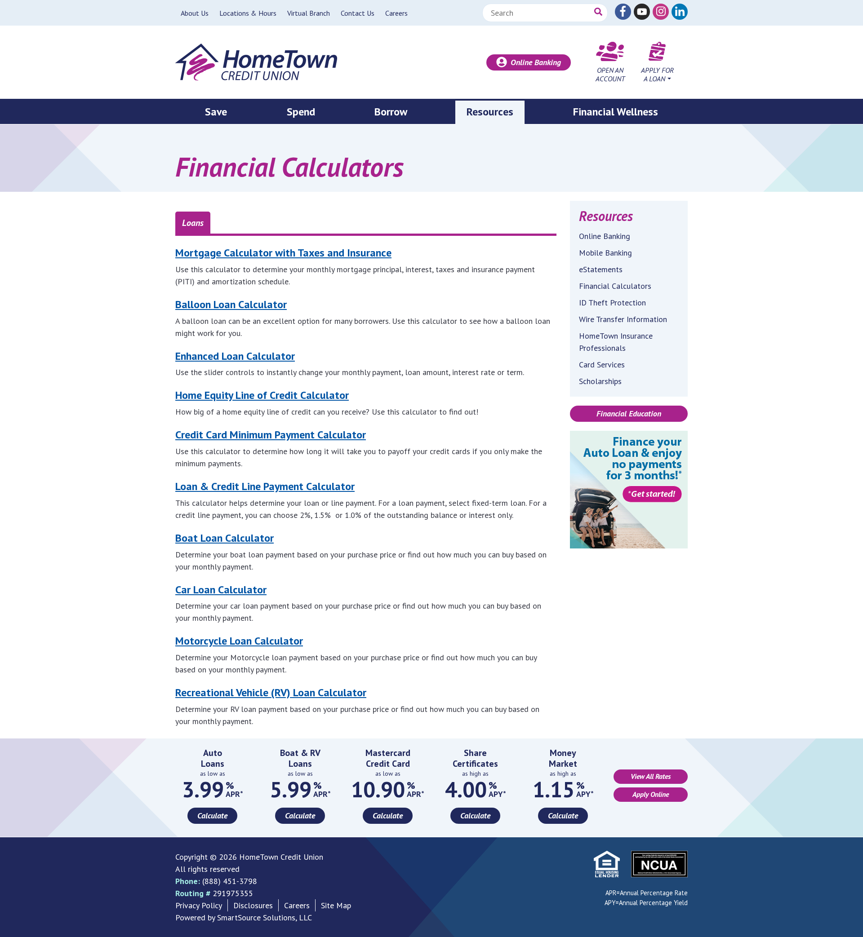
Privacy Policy (198, 905)
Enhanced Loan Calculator (235, 356)
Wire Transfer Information (623, 319)
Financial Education (628, 413)
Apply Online (650, 794)
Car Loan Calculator (221, 590)
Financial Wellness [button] (615, 112)
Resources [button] (490, 112)
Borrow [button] (390, 112)
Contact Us (357, 13)
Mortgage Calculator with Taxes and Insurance (283, 253)
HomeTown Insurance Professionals (616, 342)
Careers (396, 13)
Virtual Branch (308, 13)
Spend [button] (301, 112)
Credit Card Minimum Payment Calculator (270, 435)
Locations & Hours (247, 13)
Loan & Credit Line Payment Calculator (265, 486)
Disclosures (253, 905)
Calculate (212, 815)
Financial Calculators (615, 286)
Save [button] (216, 112)
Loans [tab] (193, 223)
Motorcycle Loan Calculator (239, 641)
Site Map (336, 905)
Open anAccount (610, 74)
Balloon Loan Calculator (231, 304)
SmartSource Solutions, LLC (264, 917)
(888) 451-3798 (229, 881)
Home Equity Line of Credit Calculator (262, 395)
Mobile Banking (605, 253)
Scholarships (600, 381)
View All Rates (651, 776)
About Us (195, 13)
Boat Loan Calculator (224, 538)
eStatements (601, 269)
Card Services (602, 364)
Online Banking (536, 62)
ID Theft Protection (612, 302)
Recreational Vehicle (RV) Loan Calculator (270, 692)
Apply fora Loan (657, 74)
